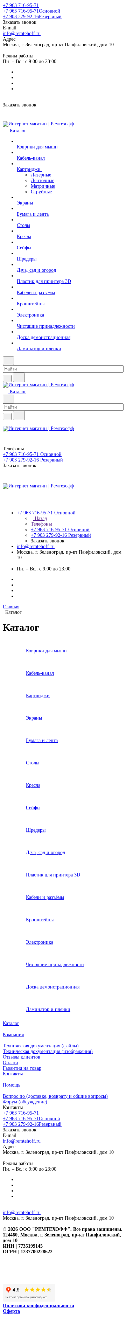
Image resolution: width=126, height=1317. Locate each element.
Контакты (13, 1073)
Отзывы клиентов (21, 1057)
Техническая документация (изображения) (48, 1051)
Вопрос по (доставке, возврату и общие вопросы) (55, 1096)
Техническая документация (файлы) (41, 1045)
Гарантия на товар (22, 1068)
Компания (13, 1034)
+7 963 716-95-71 (21, 5)
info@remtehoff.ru (22, 33)
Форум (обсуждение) (25, 1101)
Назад (40, 518)
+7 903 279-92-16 (32, 16)
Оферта (11, 1311)
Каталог (11, 1023)
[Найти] (19, 377)
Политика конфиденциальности (38, 1305)
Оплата (10, 1062)
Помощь (11, 1085)
